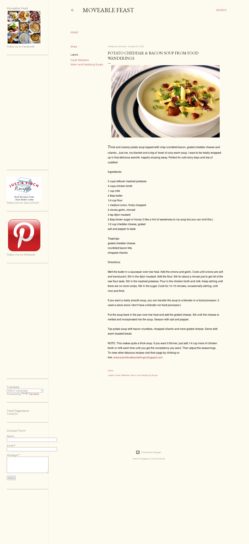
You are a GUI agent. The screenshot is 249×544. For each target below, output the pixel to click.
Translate (34, 394)
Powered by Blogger (151, 452)
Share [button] (73, 46)
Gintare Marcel (157, 458)
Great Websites (79, 60)
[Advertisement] (165, 409)
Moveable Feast (108, 10)
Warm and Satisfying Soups (86, 64)
